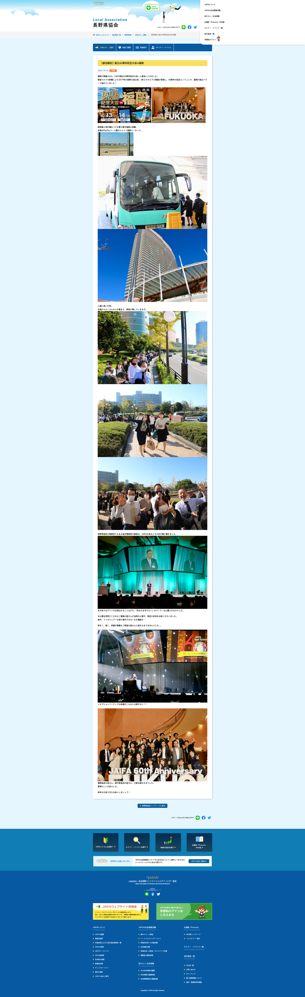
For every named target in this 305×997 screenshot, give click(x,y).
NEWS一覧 (190, 965)
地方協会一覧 (209, 34)
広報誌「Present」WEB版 (214, 22)
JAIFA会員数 (99, 955)
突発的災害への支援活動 (149, 942)
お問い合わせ (191, 969)
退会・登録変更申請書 (194, 982)
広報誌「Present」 (192, 927)
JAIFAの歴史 (99, 947)
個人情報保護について (194, 978)
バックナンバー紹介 (193, 938)
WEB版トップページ (193, 934)
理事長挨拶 (99, 938)
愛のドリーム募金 (147, 934)
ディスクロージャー (102, 968)
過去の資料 (99, 972)
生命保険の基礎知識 (148, 974)
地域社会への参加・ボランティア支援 (154, 951)
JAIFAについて (210, 4)
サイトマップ (191, 974)
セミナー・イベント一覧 (213, 28)
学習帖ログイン (210, 39)
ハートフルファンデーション (151, 938)
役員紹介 (143, 47)
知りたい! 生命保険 (146, 963)
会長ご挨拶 (126, 47)
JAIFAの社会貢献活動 (212, 10)
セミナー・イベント (163, 47)
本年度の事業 (99, 959)
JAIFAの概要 (99, 934)
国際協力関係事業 (147, 955)
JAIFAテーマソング (102, 951)
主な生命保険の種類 (148, 970)
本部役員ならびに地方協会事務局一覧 (108, 942)
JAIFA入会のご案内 (102, 976)
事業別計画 (99, 963)
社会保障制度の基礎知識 (149, 979)
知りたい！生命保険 (211, 16)
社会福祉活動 (145, 947)
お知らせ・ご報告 (107, 47)
